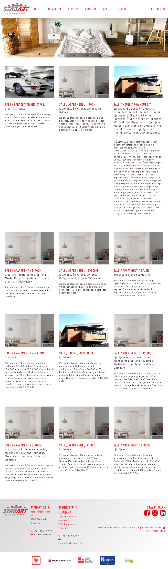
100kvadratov (149, 528)
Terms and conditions (108, 528)
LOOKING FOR (54, 9)
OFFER (36, 9)
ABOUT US (90, 9)
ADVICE (107, 9)
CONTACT (123, 9)
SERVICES (73, 9)
